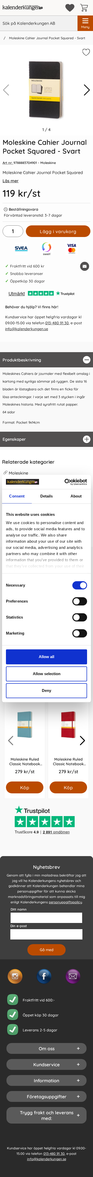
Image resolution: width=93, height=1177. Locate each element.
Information (46, 1080)
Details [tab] (46, 496)
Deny (46, 690)
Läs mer (11, 180)
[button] (86, 90)
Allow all (46, 656)
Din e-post (18, 926)
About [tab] (76, 496)
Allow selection (46, 674)
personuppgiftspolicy (65, 902)
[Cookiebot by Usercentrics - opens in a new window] (65, 482)
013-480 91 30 (57, 323)
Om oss (47, 1048)
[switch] (79, 601)
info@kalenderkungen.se (26, 329)
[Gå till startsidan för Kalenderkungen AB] (23, 7)
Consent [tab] (17, 496)
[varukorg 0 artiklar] (85, 7)
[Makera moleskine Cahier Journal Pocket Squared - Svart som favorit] (85, 53)
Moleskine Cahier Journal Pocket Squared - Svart (46, 38)
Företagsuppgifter (46, 1096)
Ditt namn (19, 909)
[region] (46, 359)
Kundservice (46, 1064)
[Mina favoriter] (69, 7)
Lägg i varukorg (58, 231)
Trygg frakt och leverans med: (46, 1115)
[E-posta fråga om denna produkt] (84, 266)
